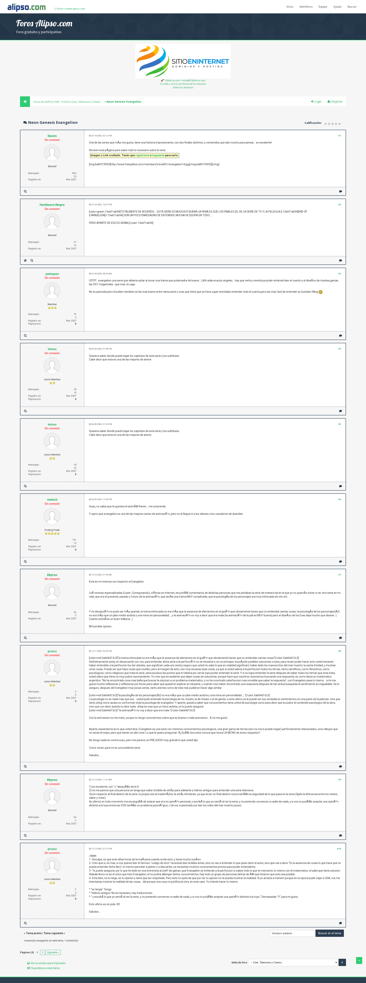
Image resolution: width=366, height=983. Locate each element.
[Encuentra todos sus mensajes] (25, 191)
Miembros (306, 6)
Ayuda (337, 6)
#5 (339, 424)
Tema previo (34, 933)
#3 (339, 273)
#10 (339, 849)
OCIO (66, 101)
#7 (339, 575)
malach (52, 499)
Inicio (290, 6)
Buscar (352, 6)
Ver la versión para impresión (48, 963)
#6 (339, 499)
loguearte (158, 155)
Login (317, 101)
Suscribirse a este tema (45, 968)
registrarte (142, 155)
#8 (339, 651)
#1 (339, 136)
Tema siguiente (53, 933)
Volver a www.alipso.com (70, 8)
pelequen (52, 274)
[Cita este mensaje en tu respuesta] (340, 191)
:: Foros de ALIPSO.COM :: (46, 101)
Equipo (323, 6)
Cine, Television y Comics (86, 101)
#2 (339, 204)
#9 (339, 779)
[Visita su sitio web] (25, 260)
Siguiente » (53, 952)
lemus (52, 349)
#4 (339, 349)
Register (337, 101)
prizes (52, 651)
